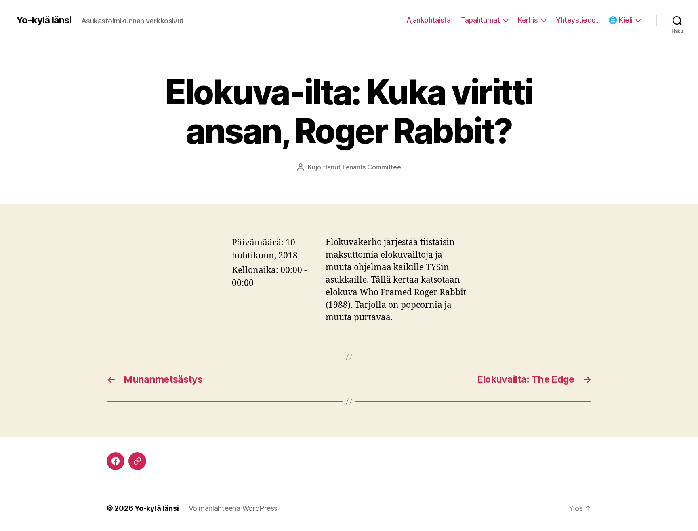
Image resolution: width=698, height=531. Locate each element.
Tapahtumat (480, 20)
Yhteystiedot (577, 20)
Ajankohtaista (428, 20)
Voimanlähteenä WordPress (233, 508)
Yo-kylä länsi (43, 20)
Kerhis (528, 20)
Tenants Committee (371, 167)
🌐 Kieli (620, 20)
